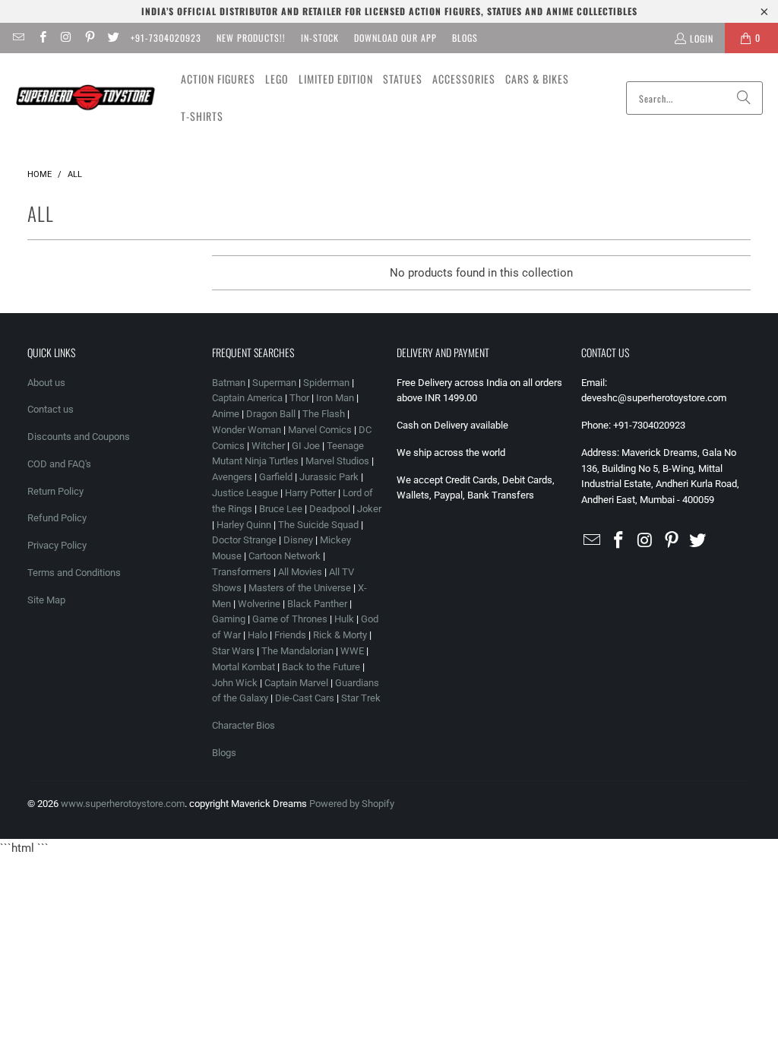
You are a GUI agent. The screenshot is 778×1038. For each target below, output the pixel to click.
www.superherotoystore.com (123, 803)
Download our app (395, 37)
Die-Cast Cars (304, 698)
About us (46, 382)
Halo (257, 635)
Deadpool (329, 508)
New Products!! (251, 37)
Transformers (241, 572)
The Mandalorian (297, 651)
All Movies (300, 572)
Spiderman (326, 382)
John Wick (235, 682)
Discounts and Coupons (78, 436)
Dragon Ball (271, 413)
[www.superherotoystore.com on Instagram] (65, 37)
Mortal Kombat (243, 666)
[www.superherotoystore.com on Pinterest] (89, 37)
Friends (290, 635)
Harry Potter (310, 492)
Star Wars (233, 651)
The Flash (323, 413)
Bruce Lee (280, 508)
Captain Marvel (296, 682)
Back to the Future (322, 666)
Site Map (46, 600)
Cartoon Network (284, 556)
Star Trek (361, 698)
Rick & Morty (341, 635)
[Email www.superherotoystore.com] (17, 37)
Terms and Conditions (74, 572)
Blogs (465, 37)
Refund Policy (57, 518)
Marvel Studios (337, 461)
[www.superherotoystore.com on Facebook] (41, 37)
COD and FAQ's (59, 464)
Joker (369, 508)
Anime (225, 413)
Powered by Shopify (351, 803)
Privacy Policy (57, 545)
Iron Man (335, 397)
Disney (298, 540)
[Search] (744, 98)
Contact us (50, 409)
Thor (299, 397)
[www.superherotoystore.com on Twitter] (112, 37)
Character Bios (243, 725)
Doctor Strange (244, 540)
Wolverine (259, 603)
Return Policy (55, 491)
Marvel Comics (320, 429)
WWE (352, 651)
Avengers (232, 477)
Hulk (344, 619)
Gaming (228, 619)
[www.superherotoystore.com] (85, 98)
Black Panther (317, 603)
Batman (228, 382)
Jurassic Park (329, 477)
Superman (274, 382)
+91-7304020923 (166, 37)
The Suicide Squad (318, 524)
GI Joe (306, 445)
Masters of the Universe (299, 587)
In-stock (320, 37)
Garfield (276, 477)
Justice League (245, 492)
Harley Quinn (244, 524)
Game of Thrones (289, 619)
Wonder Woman (246, 429)
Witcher (268, 445)
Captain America (247, 397)
